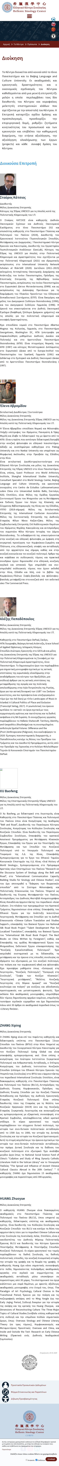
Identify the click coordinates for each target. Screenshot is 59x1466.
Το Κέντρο (19, 44)
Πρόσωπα (32, 44)
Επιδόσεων (41, 1460)
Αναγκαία (31, 1460)
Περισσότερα (6, 1450)
